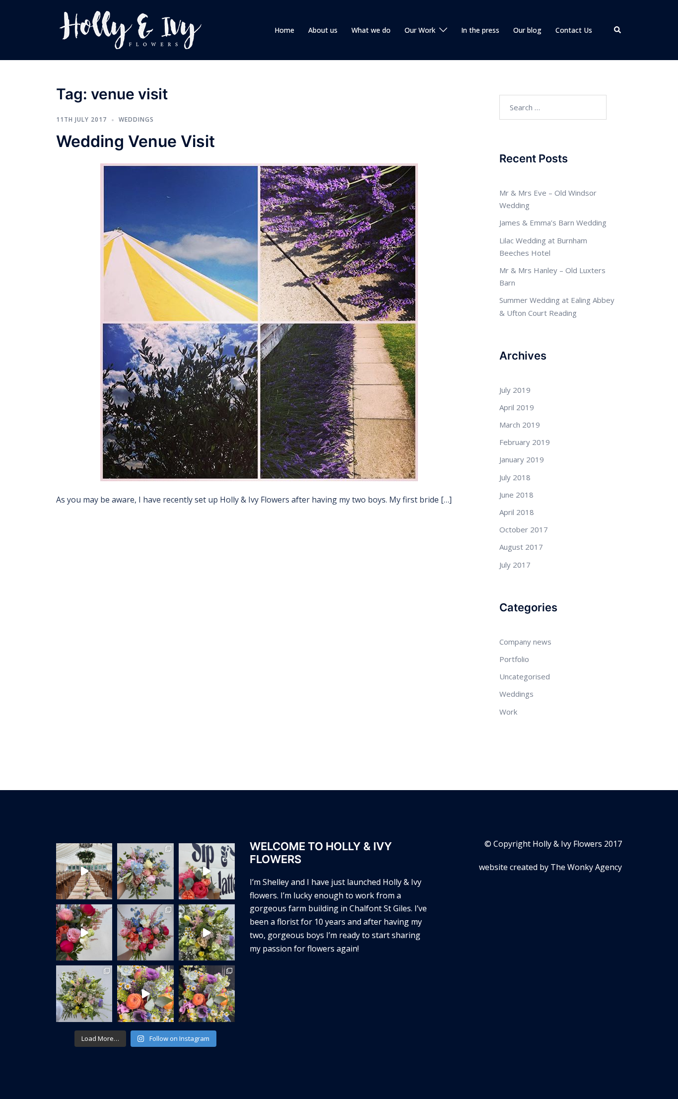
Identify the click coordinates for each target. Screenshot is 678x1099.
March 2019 (519, 425)
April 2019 (516, 407)
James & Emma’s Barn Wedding (553, 222)
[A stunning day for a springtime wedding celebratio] (145, 993)
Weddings (136, 119)
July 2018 (515, 477)
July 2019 (515, 390)
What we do (371, 30)
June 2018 (516, 495)
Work (508, 712)
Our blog (527, 30)
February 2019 (524, 442)
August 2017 (521, 547)
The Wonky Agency (586, 867)
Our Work (420, 30)
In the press (480, 30)
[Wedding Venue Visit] (259, 321)
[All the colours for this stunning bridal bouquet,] (84, 932)
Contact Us (573, 30)
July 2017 (515, 565)
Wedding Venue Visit (135, 141)
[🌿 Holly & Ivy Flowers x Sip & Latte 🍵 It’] (207, 871)
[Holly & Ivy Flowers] (130, 29)
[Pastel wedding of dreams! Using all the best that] (84, 871)
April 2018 (516, 512)
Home (284, 30)
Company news (525, 642)
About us (323, 30)
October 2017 (523, 529)
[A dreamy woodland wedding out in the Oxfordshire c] (207, 932)
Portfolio (514, 659)
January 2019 (521, 459)
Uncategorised (524, 676)
